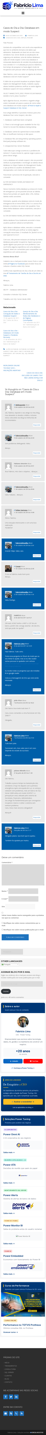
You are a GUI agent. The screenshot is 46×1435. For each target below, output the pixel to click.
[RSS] (21, 1413)
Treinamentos (11, 1366)
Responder (36, 425)
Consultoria (10, 1369)
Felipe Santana (21, 510)
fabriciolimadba (22, 436)
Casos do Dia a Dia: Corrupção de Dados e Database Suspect (11, 313)
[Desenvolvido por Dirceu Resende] (37, 1433)
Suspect (6, 355)
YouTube (35, 1061)
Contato (8, 1382)
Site (3, 906)
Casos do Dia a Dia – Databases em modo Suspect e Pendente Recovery (11, 334)
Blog (7, 1379)
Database (23, 349)
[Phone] (16, 1413)
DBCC (16, 351)
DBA (11, 351)
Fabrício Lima (33, 35)
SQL (23, 353)
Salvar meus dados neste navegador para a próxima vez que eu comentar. (23, 916)
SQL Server (29, 353)
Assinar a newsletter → (23, 1102)
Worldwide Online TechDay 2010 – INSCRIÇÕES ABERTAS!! (11, 367)
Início (7, 1363)
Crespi (18, 566)
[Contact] (5, 1413)
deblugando (20, 405)
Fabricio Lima (19, 644)
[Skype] (11, 1413)
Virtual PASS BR (27, 38)
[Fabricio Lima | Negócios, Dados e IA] (23, 5)
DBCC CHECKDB (24, 351)
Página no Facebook (17, 264)
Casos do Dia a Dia (13, 38)
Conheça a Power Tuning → (23, 1068)
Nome (5, 891)
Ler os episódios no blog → (23, 1107)
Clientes (8, 1376)
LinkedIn (15, 1061)
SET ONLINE (17, 353)
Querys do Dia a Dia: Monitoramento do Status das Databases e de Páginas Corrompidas (31, 315)
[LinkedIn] (16, 1397)
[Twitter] (11, 1397)
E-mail (5, 899)
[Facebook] (5, 1397)
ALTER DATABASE (12, 349)
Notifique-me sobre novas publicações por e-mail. (24, 930)
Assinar (6, 991)
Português (6, 964)
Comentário (7, 862)
